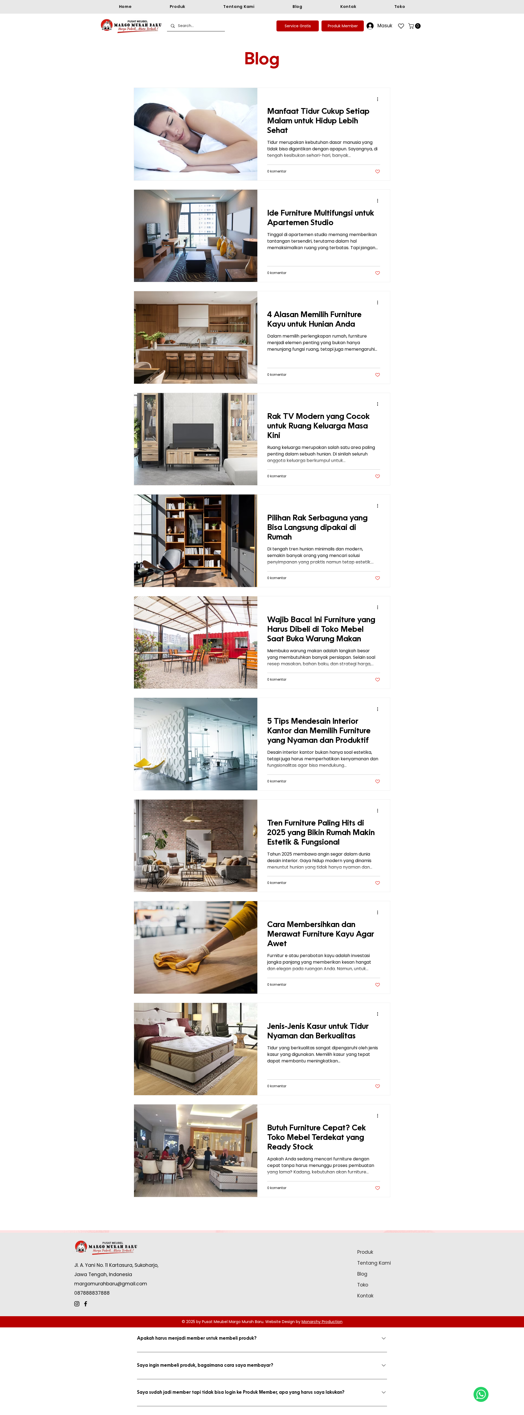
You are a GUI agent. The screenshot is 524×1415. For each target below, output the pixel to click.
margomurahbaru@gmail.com (110, 1283)
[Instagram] (76, 1303)
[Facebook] (85, 1303)
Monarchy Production (322, 1321)
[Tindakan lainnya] (379, 99)
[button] (415, 26)
